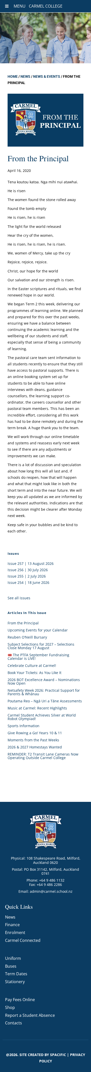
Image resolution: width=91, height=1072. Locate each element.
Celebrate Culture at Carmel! (32, 665)
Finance (12, 924)
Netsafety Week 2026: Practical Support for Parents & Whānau (44, 692)
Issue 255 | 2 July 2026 (27, 576)
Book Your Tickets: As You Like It (34, 672)
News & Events (46, 76)
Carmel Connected (22, 940)
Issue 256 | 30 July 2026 (28, 569)
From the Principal (23, 623)
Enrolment (15, 932)
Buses (10, 966)
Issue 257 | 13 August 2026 (31, 563)
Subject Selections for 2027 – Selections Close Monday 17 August (41, 646)
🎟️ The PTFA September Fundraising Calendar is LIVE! (38, 656)
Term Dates (16, 974)
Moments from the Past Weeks (33, 740)
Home (13, 76)
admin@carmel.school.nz (51, 891)
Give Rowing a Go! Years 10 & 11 (35, 732)
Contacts (13, 1023)
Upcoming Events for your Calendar (38, 630)
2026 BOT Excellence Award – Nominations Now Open (44, 681)
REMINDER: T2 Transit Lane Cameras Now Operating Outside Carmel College (43, 756)
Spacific (58, 1054)
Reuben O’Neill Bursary (27, 637)
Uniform (13, 958)
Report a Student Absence (30, 1015)
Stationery (15, 981)
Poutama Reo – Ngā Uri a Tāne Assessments (45, 701)
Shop (10, 1007)
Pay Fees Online (20, 999)
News (25, 76)
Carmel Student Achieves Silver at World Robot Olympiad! (42, 717)
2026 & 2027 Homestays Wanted (35, 747)
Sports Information (23, 725)
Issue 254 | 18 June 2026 (28, 582)
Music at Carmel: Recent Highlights (37, 708)
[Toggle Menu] (7, 6)
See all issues (19, 597)
